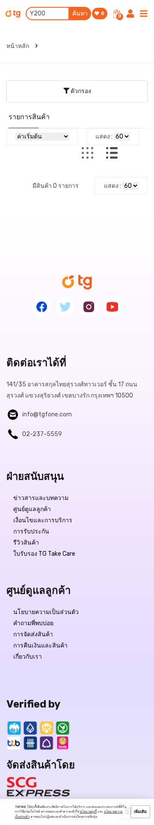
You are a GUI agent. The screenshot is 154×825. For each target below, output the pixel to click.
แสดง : (104, 136)
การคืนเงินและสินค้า (40, 645)
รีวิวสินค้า (26, 542)
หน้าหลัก (18, 46)
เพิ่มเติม (140, 812)
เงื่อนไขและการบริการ (42, 520)
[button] (77, 91)
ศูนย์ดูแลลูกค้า (32, 509)
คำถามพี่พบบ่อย (33, 623)
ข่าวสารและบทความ (40, 498)
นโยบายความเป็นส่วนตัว (46, 612)
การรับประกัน (31, 531)
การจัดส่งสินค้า (33, 634)
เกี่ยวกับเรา (27, 656)
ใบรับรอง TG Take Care (44, 553)
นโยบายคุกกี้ (88, 811)
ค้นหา (80, 13)
